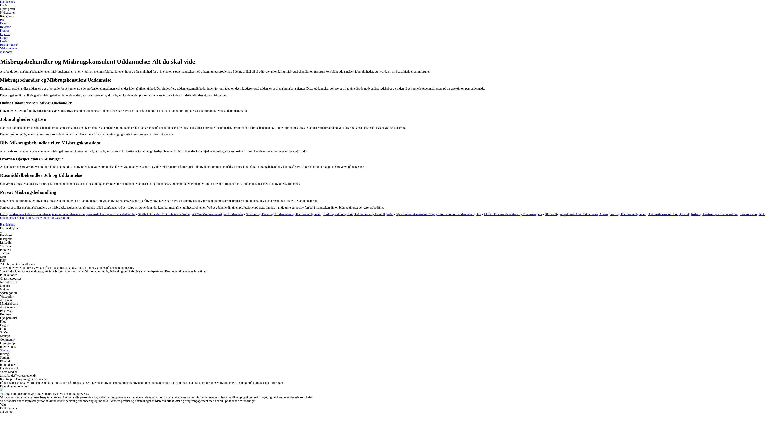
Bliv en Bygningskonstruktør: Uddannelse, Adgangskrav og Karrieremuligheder (595, 214)
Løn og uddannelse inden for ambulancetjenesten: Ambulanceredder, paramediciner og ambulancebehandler (67, 214)
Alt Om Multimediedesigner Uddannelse (217, 214)
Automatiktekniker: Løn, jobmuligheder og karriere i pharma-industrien (693, 214)
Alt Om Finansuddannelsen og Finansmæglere (513, 214)
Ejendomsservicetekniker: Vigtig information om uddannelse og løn (438, 214)
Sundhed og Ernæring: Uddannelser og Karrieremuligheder (283, 214)
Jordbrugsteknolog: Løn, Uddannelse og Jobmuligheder (358, 214)
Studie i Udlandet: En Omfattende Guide (164, 214)
